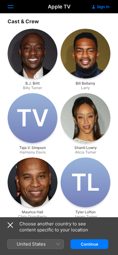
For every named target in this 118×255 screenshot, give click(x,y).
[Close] (10, 225)
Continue (89, 244)
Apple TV (59, 7)
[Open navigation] (14, 6)
